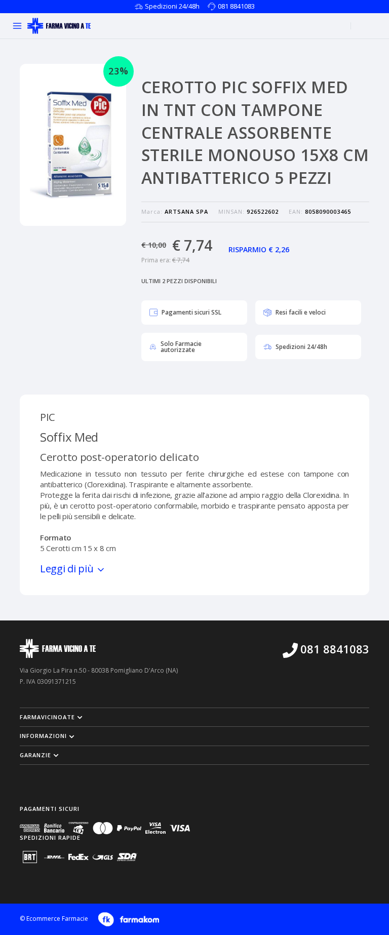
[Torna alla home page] (59, 25)
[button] (194, 717)
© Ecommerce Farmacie (54, 919)
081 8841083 (236, 6)
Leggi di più (68, 568)
